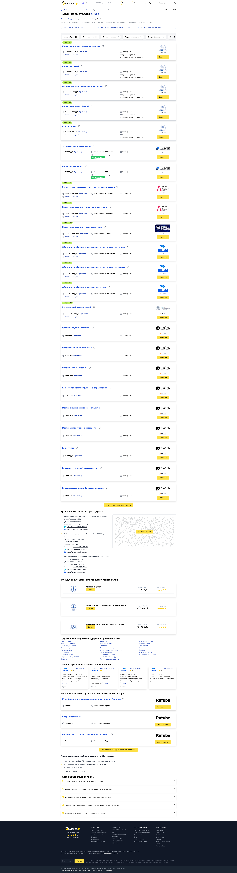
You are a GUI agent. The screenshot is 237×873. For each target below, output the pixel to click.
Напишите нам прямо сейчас (106, 853)
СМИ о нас (160, 837)
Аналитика (95, 839)
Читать (64, 683)
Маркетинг (116, 827)
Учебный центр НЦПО (79, 668)
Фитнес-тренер (67, 654)
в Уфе (95, 14)
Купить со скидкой (72, 55)
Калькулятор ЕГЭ (140, 841)
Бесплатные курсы (141, 830)
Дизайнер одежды (68, 643)
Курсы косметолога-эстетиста (151, 27)
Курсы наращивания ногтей (111, 650)
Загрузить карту (144, 531)
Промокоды (153, 3)
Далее (161, 57)
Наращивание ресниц (69, 641)
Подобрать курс (140, 839)
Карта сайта (160, 846)
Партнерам (160, 832)
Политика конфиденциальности (73, 870)
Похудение (65, 652)
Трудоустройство (166, 3)
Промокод (83, 52)
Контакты (159, 830)
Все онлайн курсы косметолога (118, 505)
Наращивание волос (108, 652)
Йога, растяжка (66, 650)
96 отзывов (161, 587)
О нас (158, 844)
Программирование (99, 832)
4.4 (163, 333)
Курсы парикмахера (107, 648)
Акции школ (138, 835)
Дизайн (94, 837)
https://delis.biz (73, 542)
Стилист (64, 659)
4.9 (163, 313)
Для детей (116, 832)
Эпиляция (104, 641)
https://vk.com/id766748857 (77, 529)
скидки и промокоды (97, 764)
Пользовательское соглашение (99, 870)
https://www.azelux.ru (76, 564)
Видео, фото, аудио (98, 841)
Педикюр (103, 646)
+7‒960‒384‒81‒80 (80, 547)
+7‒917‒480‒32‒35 (80, 567)
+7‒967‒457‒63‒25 (80, 524)
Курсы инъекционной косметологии (115, 27)
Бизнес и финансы (98, 835)
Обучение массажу (107, 654)
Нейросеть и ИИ (97, 830)
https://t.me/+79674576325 (77, 527)
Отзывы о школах (141, 3)
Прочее (115, 843)
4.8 (163, 52)
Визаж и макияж (106, 643)
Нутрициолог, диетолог (70, 657)
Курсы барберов (145, 652)
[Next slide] (171, 37)
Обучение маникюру (108, 657)
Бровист (142, 650)
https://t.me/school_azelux (76, 569)
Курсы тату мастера (68, 646)
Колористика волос (146, 643)
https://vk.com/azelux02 (76, 572)
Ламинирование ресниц (109, 659)
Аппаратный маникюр (147, 654)
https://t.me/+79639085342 (77, 549)
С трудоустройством (142, 832)
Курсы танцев (66, 648)
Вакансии (159, 835)
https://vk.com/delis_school (77, 552)
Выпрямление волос (147, 648)
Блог (136, 837)
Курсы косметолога (146, 641)
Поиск (79, 861)
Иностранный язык (119, 830)
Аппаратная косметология (72, 27)
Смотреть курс (162, 707)
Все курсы (126, 3)
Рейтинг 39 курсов (68, 19)
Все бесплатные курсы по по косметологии (118, 750)
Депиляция (143, 646)
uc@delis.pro (73, 544)
